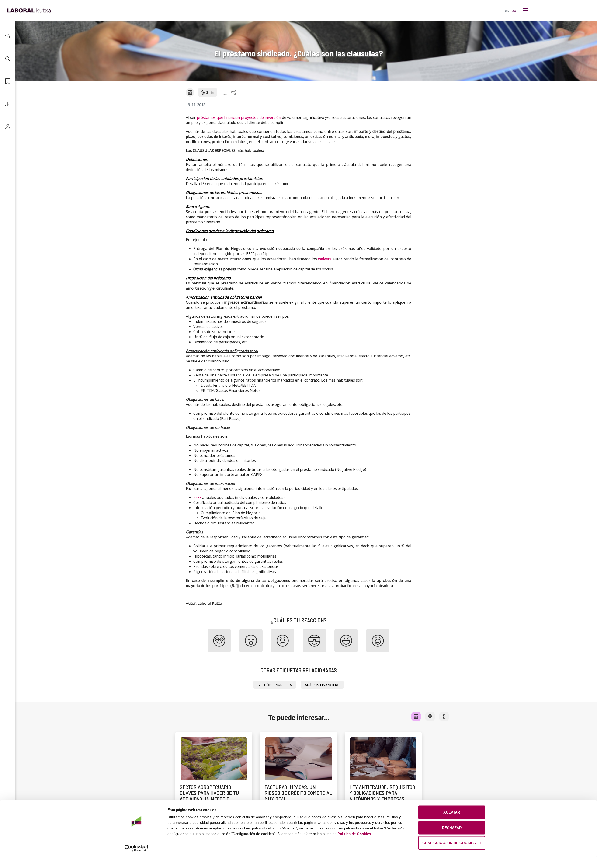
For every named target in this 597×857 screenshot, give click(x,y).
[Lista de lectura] (7, 81)
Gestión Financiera (274, 685)
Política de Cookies (354, 834)
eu (514, 10)
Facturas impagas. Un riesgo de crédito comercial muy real (298, 793)
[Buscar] (7, 58)
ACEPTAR (451, 812)
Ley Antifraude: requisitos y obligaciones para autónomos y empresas (382, 793)
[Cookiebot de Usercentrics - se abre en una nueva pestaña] (136, 847)
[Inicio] (7, 36)
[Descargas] (7, 104)
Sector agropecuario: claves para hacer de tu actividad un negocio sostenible (209, 796)
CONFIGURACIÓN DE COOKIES (449, 843)
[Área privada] (7, 126)
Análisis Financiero (322, 685)
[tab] (416, 716)
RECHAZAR (452, 827)
